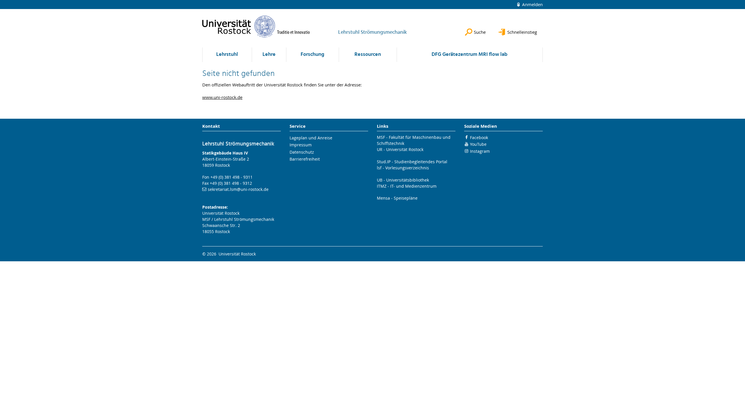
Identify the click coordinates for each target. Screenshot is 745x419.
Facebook (479, 137)
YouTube (478, 144)
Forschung (312, 54)
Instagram (480, 151)
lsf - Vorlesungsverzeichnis (403, 168)
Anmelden (532, 4)
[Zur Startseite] (256, 26)
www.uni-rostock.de (222, 97)
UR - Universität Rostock (400, 149)
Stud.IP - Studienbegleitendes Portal (412, 161)
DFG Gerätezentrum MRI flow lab (470, 54)
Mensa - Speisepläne (397, 198)
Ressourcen (367, 54)
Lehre (269, 54)
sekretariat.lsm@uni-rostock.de (238, 189)
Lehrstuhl (227, 54)
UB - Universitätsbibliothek (403, 180)
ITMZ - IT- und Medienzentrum (407, 186)
